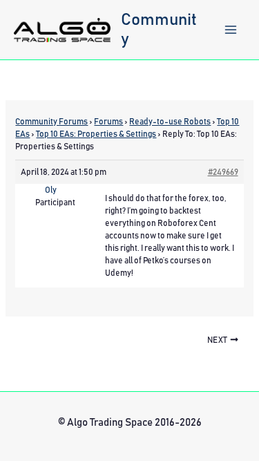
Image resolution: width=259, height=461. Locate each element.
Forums (108, 121)
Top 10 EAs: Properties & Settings (96, 134)
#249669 (223, 172)
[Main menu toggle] (230, 29)
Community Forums (51, 121)
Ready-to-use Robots (170, 121)
